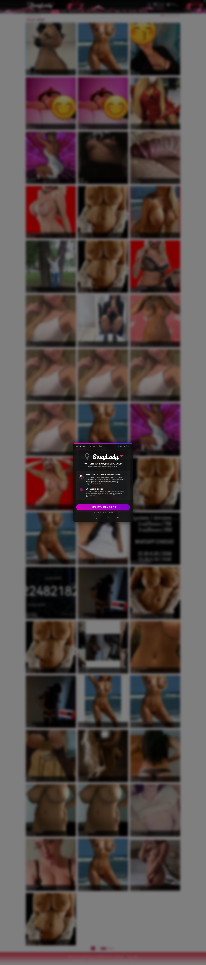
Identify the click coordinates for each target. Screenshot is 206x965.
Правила (110, 518)
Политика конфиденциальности (96, 518)
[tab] (81, 446)
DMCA (117, 518)
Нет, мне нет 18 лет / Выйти (103, 512)
